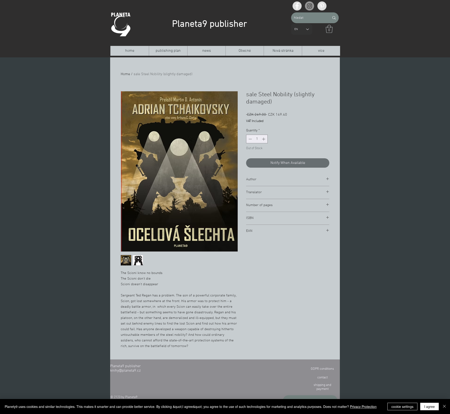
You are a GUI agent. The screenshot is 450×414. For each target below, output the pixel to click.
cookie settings (402, 406)
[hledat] (334, 17)
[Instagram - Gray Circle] (309, 6)
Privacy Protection (363, 406)
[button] (329, 29)
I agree (429, 406)
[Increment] (264, 139)
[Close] (444, 406)
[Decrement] (250, 139)
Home (125, 74)
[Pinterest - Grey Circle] (321, 6)
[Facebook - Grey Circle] (297, 6)
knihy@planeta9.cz (125, 370)
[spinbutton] (257, 139)
